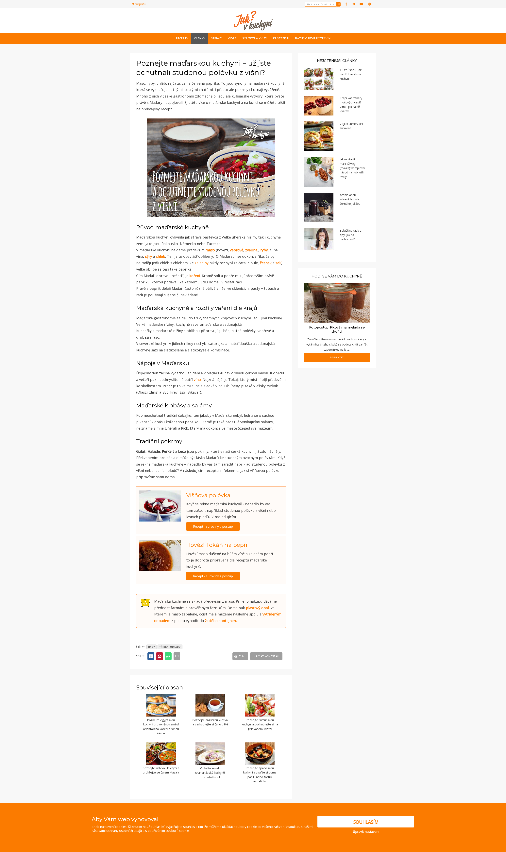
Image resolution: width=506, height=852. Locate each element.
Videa (232, 38)
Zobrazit (337, 357)
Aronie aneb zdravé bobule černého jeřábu (350, 199)
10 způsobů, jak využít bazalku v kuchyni (351, 74)
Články (199, 38)
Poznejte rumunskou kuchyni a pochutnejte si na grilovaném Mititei (260, 724)
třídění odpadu (170, 647)
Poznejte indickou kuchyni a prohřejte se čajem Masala (161, 770)
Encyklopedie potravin (312, 38)
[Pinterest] (369, 4)
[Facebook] (346, 4)
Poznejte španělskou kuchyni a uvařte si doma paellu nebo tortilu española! (259, 774)
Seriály (216, 38)
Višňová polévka (208, 495)
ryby (151, 647)
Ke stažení (281, 38)
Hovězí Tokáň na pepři (216, 544)
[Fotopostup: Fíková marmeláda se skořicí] (337, 302)
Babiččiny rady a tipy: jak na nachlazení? (351, 234)
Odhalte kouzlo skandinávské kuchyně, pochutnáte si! (210, 772)
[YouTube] (361, 4)
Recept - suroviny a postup (213, 526)
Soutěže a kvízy (254, 38)
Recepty (182, 38)
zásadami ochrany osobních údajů (117, 830)
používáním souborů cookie (168, 830)
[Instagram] (353, 4)
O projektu (138, 4)
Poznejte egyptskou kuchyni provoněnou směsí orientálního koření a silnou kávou (161, 726)
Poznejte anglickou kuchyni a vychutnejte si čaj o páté (210, 722)
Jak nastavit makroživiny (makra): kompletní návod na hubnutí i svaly (352, 168)
